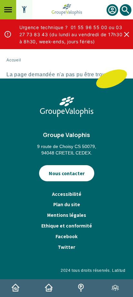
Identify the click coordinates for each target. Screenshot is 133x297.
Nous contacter (67, 173)
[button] (8, 9)
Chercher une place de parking (83, 288)
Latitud (118, 270)
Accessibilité (66, 194)
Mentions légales (66, 215)
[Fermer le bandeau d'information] (126, 34)
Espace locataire (112, 10)
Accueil (13, 60)
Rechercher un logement (17, 288)
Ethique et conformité (66, 225)
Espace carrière (116, 288)
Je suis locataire (50, 288)
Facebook (66, 236)
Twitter (66, 247)
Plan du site (66, 204)
